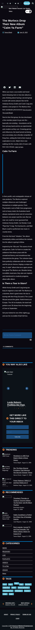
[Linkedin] (18, 3)
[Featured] (6, 459)
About (6, 615)
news (10, 8)
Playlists (28, 8)
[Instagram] (8, 3)
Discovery (19, 8)
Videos (10, 11)
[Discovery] (6, 471)
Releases (14, 8)
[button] (2, 3)
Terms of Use (26, 615)
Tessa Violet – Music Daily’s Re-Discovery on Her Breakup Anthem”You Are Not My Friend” (17, 396)
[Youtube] (15, 3)
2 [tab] (17, 409)
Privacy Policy (15, 615)
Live (24, 8)
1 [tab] (15, 409)
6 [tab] (24, 409)
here (28, 313)
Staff (17, 619)
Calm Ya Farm (19, 147)
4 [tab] (20, 409)
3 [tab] (18, 409)
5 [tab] (22, 409)
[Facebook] (10, 3)
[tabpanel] (17, 390)
